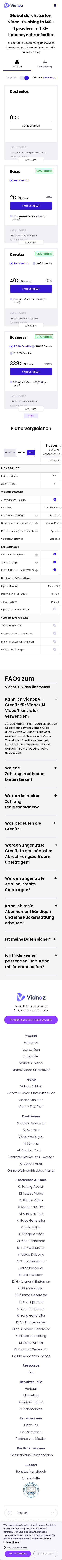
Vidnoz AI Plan (31, 1086)
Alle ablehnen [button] (45, 1553)
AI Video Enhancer (31, 1241)
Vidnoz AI (31, 1043)
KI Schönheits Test (31, 1207)
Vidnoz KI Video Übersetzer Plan (31, 1093)
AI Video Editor (31, 1164)
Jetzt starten (31, 126)
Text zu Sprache (31, 1302)
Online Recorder (31, 1268)
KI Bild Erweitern (31, 1275)
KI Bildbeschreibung (31, 1336)
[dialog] (31, 1540)
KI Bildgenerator (31, 1234)
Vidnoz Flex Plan (31, 1106)
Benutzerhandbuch (31, 1471)
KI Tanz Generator (31, 1248)
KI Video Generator (31, 1123)
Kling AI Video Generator (31, 1329)
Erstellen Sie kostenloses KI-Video (31, 1020)
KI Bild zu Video (31, 1200)
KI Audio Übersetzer (31, 1322)
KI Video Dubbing (31, 1254)
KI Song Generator (31, 1315)
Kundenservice (31, 1409)
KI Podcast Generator (31, 1349)
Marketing (31, 1395)
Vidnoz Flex (31, 1056)
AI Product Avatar (31, 1150)
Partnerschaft (31, 1432)
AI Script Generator (31, 1261)
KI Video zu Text (31, 1342)
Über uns (31, 1425)
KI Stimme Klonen (31, 1288)
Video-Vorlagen (31, 1136)
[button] (31, 1547)
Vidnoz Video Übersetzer (31, 1070)
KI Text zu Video (31, 1193)
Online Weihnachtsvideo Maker (31, 1170)
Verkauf (31, 1388)
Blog (31, 1372)
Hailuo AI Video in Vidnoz (31, 1356)
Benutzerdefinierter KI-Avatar (31, 1157)
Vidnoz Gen (31, 1049)
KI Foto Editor (31, 1227)
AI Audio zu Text (31, 1214)
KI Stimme (31, 1143)
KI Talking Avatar (31, 1186)
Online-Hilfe (31, 1478)
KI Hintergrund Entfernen (31, 1281)
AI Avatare (31, 1130)
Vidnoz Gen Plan (31, 1100)
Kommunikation (31, 1402)
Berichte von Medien (31, 1438)
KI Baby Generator (31, 1220)
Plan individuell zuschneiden (31, 1455)
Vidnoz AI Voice (31, 1063)
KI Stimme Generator (31, 1295)
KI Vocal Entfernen (31, 1309)
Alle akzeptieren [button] (18, 1553)
